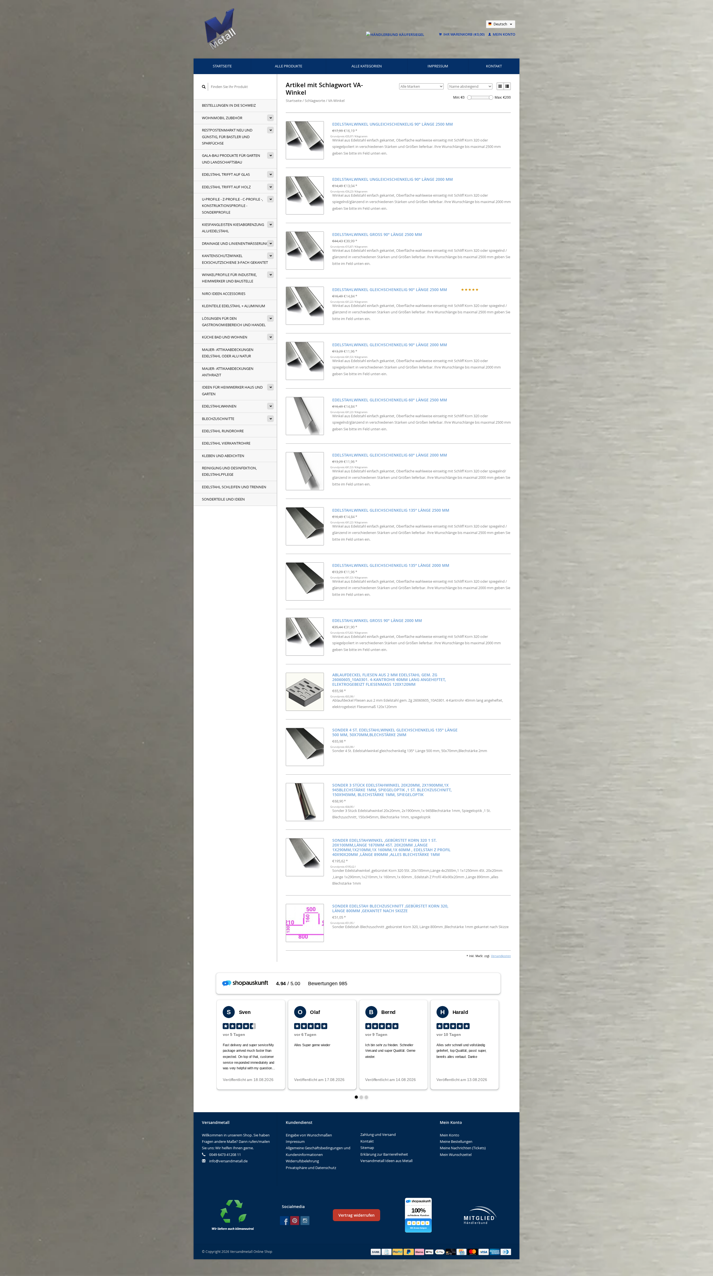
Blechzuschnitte (218, 418)
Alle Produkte (288, 66)
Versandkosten (501, 956)
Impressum (438, 66)
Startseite (222, 66)
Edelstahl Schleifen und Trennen (234, 486)
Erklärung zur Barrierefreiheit (384, 1154)
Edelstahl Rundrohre (223, 430)
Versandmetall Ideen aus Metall (386, 1160)
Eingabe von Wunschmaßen (309, 1135)
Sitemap (367, 1147)
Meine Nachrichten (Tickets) (463, 1147)
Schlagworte (315, 100)
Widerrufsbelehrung (302, 1160)
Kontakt (494, 66)
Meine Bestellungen (456, 1141)
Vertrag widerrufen (356, 1215)
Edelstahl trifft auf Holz (226, 186)
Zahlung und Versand (378, 1134)
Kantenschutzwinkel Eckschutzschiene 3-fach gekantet (235, 259)
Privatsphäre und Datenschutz (311, 1167)
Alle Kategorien (366, 66)
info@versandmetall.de (228, 1160)
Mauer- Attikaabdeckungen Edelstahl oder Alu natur (227, 352)
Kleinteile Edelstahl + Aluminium (233, 305)
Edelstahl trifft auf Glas (226, 174)
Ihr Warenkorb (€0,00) (464, 34)
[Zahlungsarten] (376, 1251)
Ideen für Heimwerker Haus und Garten (232, 390)
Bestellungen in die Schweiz (229, 105)
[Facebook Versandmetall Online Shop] (284, 1220)
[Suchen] (204, 87)
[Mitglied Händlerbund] (480, 1215)
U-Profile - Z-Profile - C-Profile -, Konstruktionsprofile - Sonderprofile (232, 206)
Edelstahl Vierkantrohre (226, 443)
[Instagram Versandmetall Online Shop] (305, 1220)
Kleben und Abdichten (223, 455)
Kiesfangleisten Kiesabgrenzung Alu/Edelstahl (233, 227)
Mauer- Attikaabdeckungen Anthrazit (227, 371)
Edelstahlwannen (219, 406)
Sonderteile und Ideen (223, 499)
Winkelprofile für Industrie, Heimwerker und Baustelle (229, 278)
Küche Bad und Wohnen (224, 337)
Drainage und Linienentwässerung (235, 243)
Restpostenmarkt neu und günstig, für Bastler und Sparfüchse (227, 137)
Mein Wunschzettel (456, 1154)
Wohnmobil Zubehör (222, 117)
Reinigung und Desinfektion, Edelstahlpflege (229, 471)
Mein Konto (503, 34)
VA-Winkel (336, 100)
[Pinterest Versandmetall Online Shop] (294, 1220)
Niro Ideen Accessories (223, 293)
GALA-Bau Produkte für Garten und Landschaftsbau (231, 158)
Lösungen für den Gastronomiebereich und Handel (234, 321)
